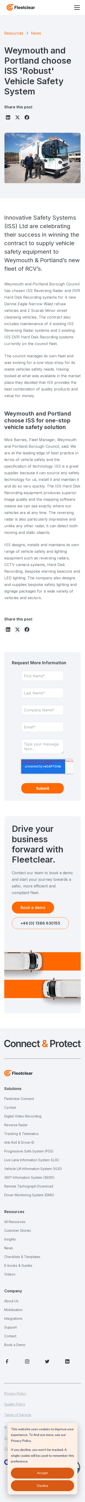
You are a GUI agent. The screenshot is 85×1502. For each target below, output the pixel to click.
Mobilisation (13, 1310)
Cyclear (10, 1107)
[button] (76, 7)
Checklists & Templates (22, 1257)
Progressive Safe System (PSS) (29, 1151)
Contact (10, 1336)
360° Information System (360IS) (29, 1177)
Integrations (13, 1318)
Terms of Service (17, 1415)
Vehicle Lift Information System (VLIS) (33, 1169)
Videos (9, 1274)
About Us (11, 1301)
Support (10, 1327)
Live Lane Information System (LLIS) (31, 1160)
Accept (42, 1473)
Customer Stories (17, 1230)
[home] (19, 7)
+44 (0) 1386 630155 (40, 923)
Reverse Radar (16, 1125)
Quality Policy (14, 1404)
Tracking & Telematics (21, 1134)
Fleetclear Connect (19, 1099)
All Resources (15, 1222)
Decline (42, 1486)
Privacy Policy (15, 1393)
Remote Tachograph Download (28, 1186)
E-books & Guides (18, 1265)
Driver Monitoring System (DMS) (29, 1195)
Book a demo (33, 907)
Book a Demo (15, 1345)
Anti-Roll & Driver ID (19, 1142)
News (8, 1248)
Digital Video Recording (22, 1116)
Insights (10, 1239)
